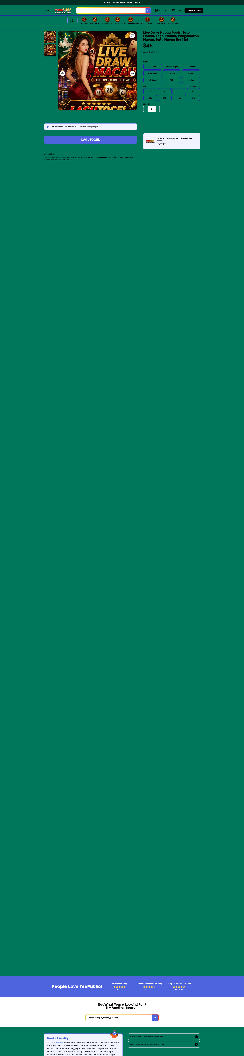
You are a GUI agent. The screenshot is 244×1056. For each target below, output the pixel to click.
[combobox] (111, 10)
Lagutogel (90, 140)
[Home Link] (63, 10)
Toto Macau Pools (55, 1042)
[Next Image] (132, 73)
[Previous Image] (62, 73)
